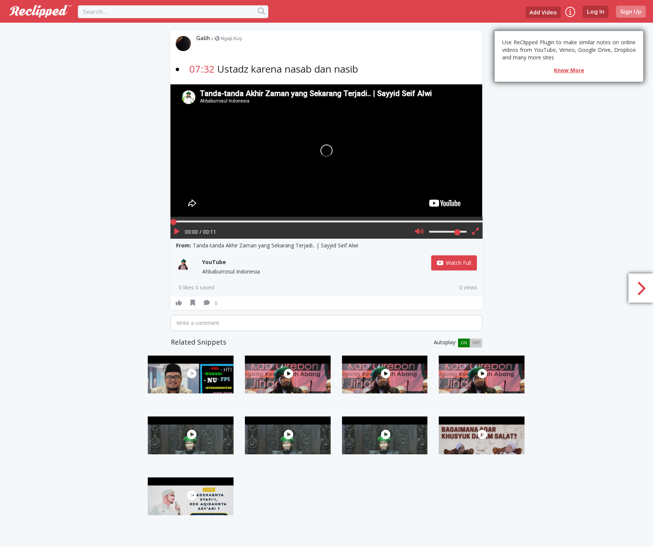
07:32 (202, 69)
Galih (203, 38)
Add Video (543, 12)
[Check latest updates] (570, 12)
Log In (595, 11)
